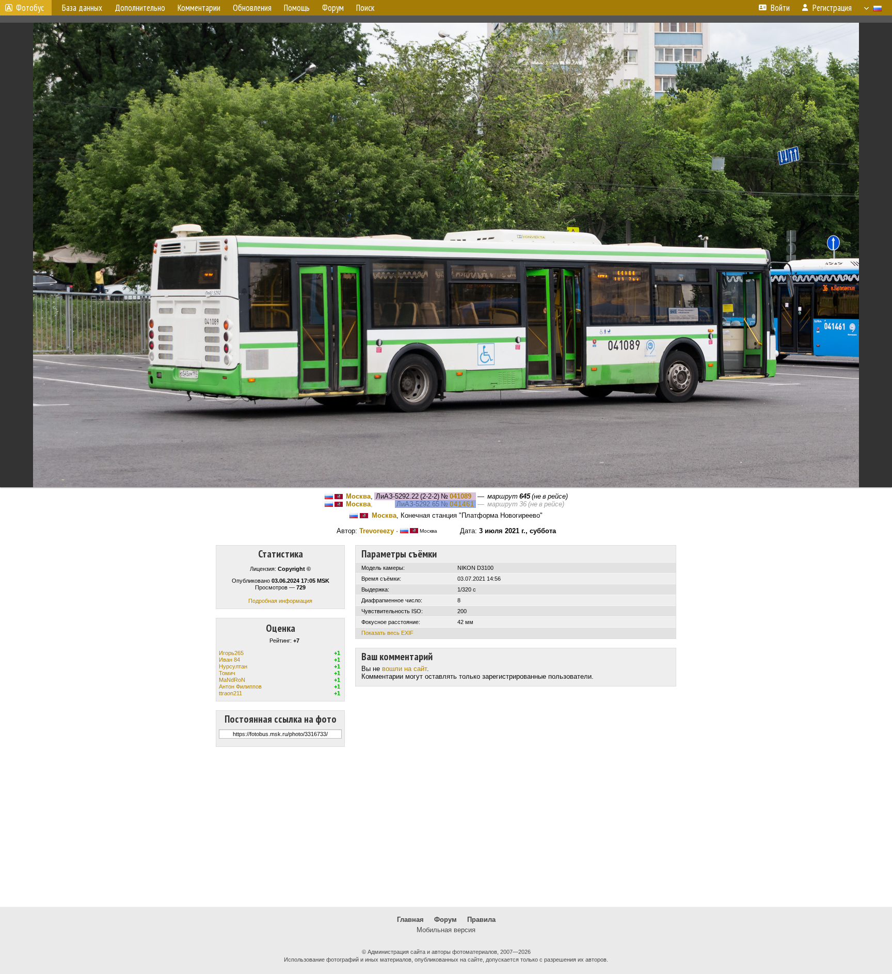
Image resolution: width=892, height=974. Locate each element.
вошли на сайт (404, 669)
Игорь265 (231, 653)
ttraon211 (230, 693)
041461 (462, 504)
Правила (481, 919)
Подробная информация (280, 601)
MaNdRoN (232, 680)
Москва (358, 496)
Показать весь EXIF (387, 633)
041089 (460, 496)
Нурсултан (233, 666)
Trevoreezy (376, 531)
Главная (410, 919)
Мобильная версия (446, 930)
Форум (445, 919)
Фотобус (30, 7)
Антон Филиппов (240, 686)
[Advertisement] (446, 827)
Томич (227, 673)
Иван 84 (229, 660)
